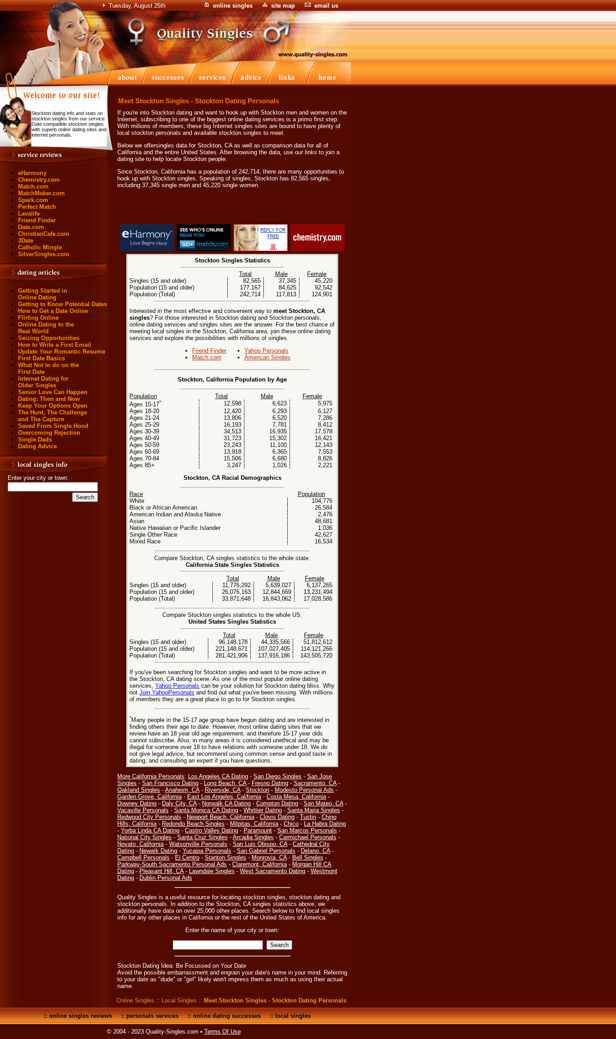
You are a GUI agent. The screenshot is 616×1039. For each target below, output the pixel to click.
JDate (25, 240)
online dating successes (227, 1015)
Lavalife (29, 213)
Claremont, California (259, 864)
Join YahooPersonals (166, 692)
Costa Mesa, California (296, 796)
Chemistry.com (39, 179)
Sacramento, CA (315, 783)
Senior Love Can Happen (52, 392)
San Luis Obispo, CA (260, 844)
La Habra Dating (325, 823)
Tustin (308, 817)
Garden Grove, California (149, 796)
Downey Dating (136, 803)
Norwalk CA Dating (226, 803)
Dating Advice (37, 446)
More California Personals (150, 776)
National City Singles (144, 837)
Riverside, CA (222, 789)
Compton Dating (277, 803)
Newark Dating (158, 850)
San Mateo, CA (323, 803)
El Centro (187, 857)
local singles (293, 1015)
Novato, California (140, 844)
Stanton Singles (225, 857)
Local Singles (179, 1000)
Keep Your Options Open (52, 405)
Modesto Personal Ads (304, 789)
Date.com (31, 227)
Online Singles (135, 1000)
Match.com (33, 186)
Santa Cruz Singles (202, 837)
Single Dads (35, 439)
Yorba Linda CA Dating (150, 830)
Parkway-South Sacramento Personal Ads (172, 864)
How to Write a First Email (54, 344)
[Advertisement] (232, 207)
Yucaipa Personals (207, 850)
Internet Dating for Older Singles (43, 382)
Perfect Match (37, 206)
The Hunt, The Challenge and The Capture (52, 416)
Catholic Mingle (40, 247)
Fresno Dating (270, 783)
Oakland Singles (138, 789)
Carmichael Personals (307, 837)
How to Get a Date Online (53, 311)
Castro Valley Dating (211, 830)
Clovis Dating (277, 817)
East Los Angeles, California (224, 796)
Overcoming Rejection (49, 432)
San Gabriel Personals (266, 850)
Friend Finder (37, 220)
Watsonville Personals (198, 844)
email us (326, 5)
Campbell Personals (143, 857)
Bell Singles (307, 857)
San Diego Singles (277, 776)
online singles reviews (80, 1015)
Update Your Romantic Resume (61, 351)
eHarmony (32, 173)
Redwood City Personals (149, 817)
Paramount (258, 830)
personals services (152, 1015)
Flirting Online (38, 317)
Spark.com (33, 200)
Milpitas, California (254, 823)
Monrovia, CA (269, 857)
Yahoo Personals (266, 350)
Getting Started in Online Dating (42, 294)
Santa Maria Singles (313, 810)
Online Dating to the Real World (46, 328)
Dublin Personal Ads (165, 877)
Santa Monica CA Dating (206, 810)
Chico (291, 823)
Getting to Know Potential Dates (62, 304)
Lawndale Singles (211, 871)
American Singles (267, 357)
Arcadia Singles (253, 837)
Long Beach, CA (225, 783)
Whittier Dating (263, 810)
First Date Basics (41, 358)
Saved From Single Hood (53, 426)
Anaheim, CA (182, 789)
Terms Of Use (222, 1031)
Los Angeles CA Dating (218, 776)
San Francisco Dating (170, 783)
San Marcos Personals (307, 830)
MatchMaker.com (41, 193)
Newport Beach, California (220, 817)
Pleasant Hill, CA (161, 871)
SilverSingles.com (43, 254)
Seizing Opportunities (48, 338)
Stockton (257, 789)
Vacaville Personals (143, 810)
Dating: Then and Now (49, 398)
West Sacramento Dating (272, 871)
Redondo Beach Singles (193, 823)
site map (283, 5)
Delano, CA (315, 850)
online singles (233, 5)
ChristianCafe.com (43, 233)
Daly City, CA (179, 803)
